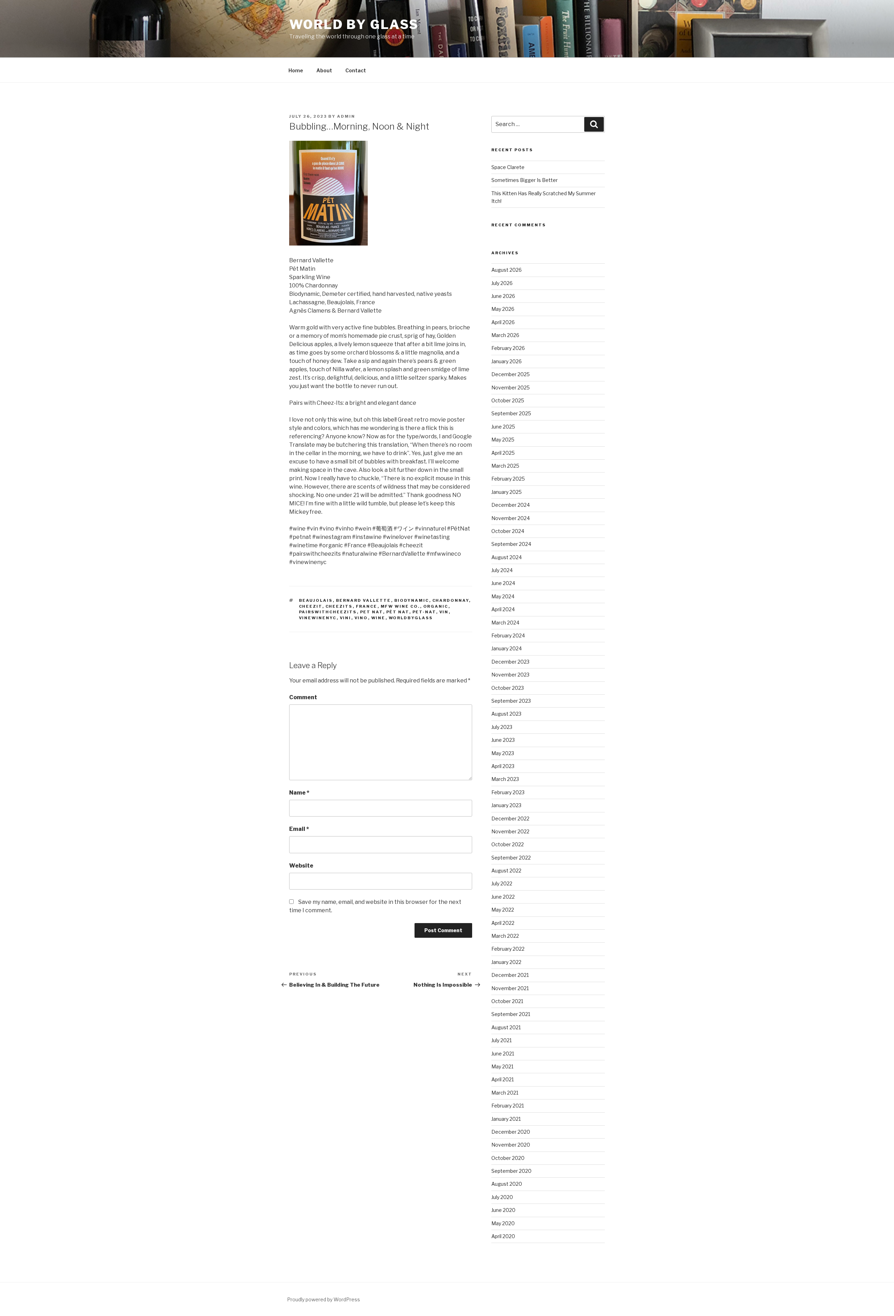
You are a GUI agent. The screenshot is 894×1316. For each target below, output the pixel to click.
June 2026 (503, 296)
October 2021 (507, 1001)
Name (299, 792)
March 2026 (505, 335)
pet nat (371, 611)
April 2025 (503, 453)
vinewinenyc (318, 617)
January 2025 (506, 492)
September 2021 (510, 1014)
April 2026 (503, 322)
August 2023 (506, 714)
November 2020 (510, 1145)
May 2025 (502, 440)
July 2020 (502, 1197)
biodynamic (411, 600)
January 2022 (506, 962)
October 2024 (507, 531)
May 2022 (502, 910)
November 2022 (510, 831)
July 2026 (502, 283)
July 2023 (501, 727)
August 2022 (506, 870)
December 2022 (510, 818)
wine (378, 617)
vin (444, 611)
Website (301, 865)
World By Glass (354, 24)
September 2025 (511, 413)
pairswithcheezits (328, 611)
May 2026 (502, 309)
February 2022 (508, 949)
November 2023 (510, 675)
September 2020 (511, 1171)
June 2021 (502, 1054)
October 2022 (507, 844)
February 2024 (508, 635)
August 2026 (506, 270)
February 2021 (507, 1106)
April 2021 (502, 1079)
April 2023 (502, 766)
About (324, 70)
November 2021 (510, 988)
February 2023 (508, 792)
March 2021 (504, 1093)
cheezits (339, 606)
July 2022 (501, 883)
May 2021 (502, 1066)
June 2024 (503, 583)
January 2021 (506, 1119)
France (367, 606)
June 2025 (503, 427)
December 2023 (510, 662)
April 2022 (502, 923)
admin (346, 116)
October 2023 (507, 688)
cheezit (310, 606)
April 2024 (503, 609)
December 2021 (510, 975)
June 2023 (503, 740)
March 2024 (505, 623)
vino (361, 617)
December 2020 (510, 1132)
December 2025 (510, 374)
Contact (355, 70)
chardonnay (450, 600)
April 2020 (503, 1236)
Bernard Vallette (363, 600)
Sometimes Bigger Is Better (524, 180)
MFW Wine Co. (400, 606)
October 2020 (508, 1158)
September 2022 (511, 858)
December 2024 (510, 505)
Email (299, 829)
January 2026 (506, 361)
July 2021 (501, 1040)
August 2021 (506, 1027)
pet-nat (424, 611)
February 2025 (508, 479)
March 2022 (505, 936)
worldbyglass (411, 617)
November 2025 (510, 387)
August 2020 (506, 1184)
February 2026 (508, 348)
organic (435, 606)
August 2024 (506, 557)
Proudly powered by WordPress (323, 1299)
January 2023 (506, 805)
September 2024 (511, 544)
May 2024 (502, 596)
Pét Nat (397, 611)
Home (295, 70)
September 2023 (511, 701)
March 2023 (505, 779)
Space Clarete (508, 167)
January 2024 (506, 648)
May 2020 (503, 1223)
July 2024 (502, 570)
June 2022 (503, 897)
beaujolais (316, 600)
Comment (303, 697)
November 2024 (510, 518)
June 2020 (503, 1210)
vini (345, 617)
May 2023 (502, 753)
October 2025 (507, 400)
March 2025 (505, 466)
